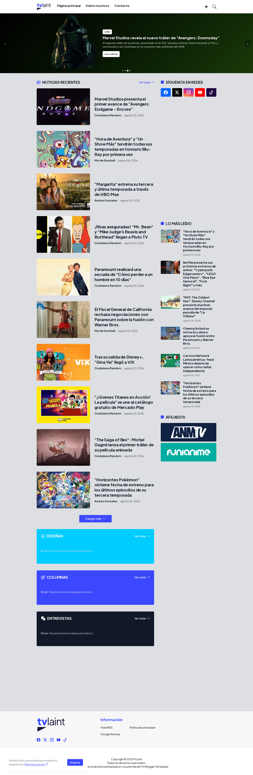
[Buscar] (212, 6)
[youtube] (200, 92)
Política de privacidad (140, 727)
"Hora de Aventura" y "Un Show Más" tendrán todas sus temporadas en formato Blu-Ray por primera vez (123, 146)
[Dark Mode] (204, 6)
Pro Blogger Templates (154, 766)
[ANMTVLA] (188, 432)
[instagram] (189, 92)
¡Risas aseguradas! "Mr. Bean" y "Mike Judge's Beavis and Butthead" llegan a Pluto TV (123, 232)
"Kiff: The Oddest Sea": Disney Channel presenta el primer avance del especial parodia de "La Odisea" (199, 307)
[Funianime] (188, 452)
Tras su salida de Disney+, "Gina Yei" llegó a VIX (119, 359)
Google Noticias (110, 734)
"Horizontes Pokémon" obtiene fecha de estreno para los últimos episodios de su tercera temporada (124, 487)
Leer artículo (111, 54)
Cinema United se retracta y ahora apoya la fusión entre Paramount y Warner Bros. (198, 336)
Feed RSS (106, 727)
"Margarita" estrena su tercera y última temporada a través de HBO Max (123, 189)
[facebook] (166, 92)
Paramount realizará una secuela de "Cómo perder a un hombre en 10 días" (123, 274)
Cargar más (93, 519)
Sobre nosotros (97, 6)
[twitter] (177, 92)
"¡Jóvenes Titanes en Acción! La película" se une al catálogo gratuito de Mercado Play (123, 402)
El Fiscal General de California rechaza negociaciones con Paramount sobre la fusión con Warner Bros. (124, 317)
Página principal (69, 6)
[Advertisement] (188, 158)
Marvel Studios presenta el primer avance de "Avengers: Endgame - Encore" (122, 104)
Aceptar (75, 762)
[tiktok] (211, 92)
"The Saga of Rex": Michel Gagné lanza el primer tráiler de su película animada (124, 445)
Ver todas (144, 82)
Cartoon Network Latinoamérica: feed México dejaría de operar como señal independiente (198, 363)
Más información (34, 764)
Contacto (121, 6)
